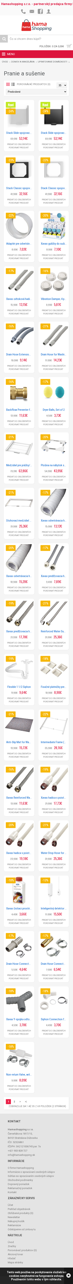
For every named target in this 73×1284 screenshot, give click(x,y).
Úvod (5, 62)
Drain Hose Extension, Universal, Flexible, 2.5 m (19, 354)
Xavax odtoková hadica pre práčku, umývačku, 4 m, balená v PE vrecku (19, 299)
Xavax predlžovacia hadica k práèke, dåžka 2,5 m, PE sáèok (54, 576)
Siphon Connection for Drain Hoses (54, 1019)
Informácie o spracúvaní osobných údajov (31, 1171)
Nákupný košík (16, 1221)
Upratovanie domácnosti (52, 62)
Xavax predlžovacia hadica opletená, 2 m (19, 631)
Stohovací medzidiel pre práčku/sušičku (19, 520)
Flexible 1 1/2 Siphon (19, 687)
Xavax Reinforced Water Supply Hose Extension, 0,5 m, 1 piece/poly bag (19, 797)
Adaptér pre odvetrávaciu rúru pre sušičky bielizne (19, 243)
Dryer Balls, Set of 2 (54, 409)
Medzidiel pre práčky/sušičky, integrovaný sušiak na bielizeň (19, 465)
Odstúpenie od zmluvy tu (22, 1229)
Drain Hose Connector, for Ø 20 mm (19, 964)
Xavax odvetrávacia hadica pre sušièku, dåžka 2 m (54, 520)
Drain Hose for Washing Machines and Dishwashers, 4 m (54, 354)
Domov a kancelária (22, 62)
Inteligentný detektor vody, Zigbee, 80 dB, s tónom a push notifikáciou (54, 908)
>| (26, 1101)
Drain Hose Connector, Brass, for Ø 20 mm (54, 964)
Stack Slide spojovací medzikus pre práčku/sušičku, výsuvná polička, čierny (54, 133)
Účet (10, 1205)
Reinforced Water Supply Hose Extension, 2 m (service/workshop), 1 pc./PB (54, 631)
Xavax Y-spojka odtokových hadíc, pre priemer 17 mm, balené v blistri (19, 1019)
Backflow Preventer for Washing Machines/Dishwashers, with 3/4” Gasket (19, 409)
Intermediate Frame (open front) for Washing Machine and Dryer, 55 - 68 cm (54, 742)
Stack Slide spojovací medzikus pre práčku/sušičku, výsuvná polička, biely (19, 133)
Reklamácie (14, 1225)
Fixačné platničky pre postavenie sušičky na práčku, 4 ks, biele (54, 687)
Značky (12, 1246)
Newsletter (14, 1217)
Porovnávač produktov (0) (33, 84)
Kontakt (12, 1192)
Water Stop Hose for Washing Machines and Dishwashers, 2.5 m (54, 853)
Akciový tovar (15, 1254)
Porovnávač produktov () (22, 1250)
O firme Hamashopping (21, 1167)
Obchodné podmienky (20, 1180)
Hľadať (12, 1258)
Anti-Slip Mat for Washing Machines (19, 742)
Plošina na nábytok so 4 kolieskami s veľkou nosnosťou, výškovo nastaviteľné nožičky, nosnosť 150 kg (54, 465)
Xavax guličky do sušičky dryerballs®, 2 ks (54, 243)
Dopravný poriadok (18, 1184)
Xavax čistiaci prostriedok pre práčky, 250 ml (19, 908)
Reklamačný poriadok (20, 1188)
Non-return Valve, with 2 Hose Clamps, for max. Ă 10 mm (19, 1074)
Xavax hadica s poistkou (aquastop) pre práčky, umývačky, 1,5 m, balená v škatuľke (19, 853)
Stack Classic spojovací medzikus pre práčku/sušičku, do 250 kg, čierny (19, 188)
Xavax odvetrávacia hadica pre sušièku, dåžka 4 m (19, 576)
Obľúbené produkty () (20, 1213)
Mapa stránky (15, 1262)
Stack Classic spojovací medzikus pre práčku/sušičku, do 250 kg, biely (54, 188)
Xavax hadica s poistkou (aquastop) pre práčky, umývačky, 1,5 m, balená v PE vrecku (54, 797)
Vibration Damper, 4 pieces (54, 299)
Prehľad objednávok (19, 1209)
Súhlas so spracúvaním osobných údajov (31, 1176)
